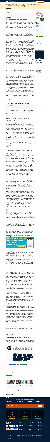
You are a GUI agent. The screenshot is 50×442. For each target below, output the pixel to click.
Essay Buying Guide (31, 429)
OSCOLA (26, 369)
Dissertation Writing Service (22, 425)
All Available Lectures (38, 49)
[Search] (35, 1)
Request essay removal (10, 394)
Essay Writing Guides (38, 71)
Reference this (9, 17)
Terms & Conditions (12, 438)
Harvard (15, 369)
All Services (20, 429)
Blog (29, 430)
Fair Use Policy (40, 425)
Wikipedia (22, 369)
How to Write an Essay (39, 68)
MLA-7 (12, 369)
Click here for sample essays (18, 5)
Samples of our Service (39, 42)
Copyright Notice (18, 438)
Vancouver (18, 369)
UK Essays (8, 12)
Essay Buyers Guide (38, 69)
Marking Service (38, 41)
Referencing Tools (38, 70)
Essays (8, 9)
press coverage (27, 399)
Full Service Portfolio (38, 43)
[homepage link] (6, 9)
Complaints (39, 426)
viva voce (18, 48)
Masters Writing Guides (39, 72)
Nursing (11, 9)
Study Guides (30, 426)
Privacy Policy (8, 438)
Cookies (22, 438)
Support (29, 1)
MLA (9, 369)
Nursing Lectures (38, 48)
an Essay (40, 36)
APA (7, 369)
